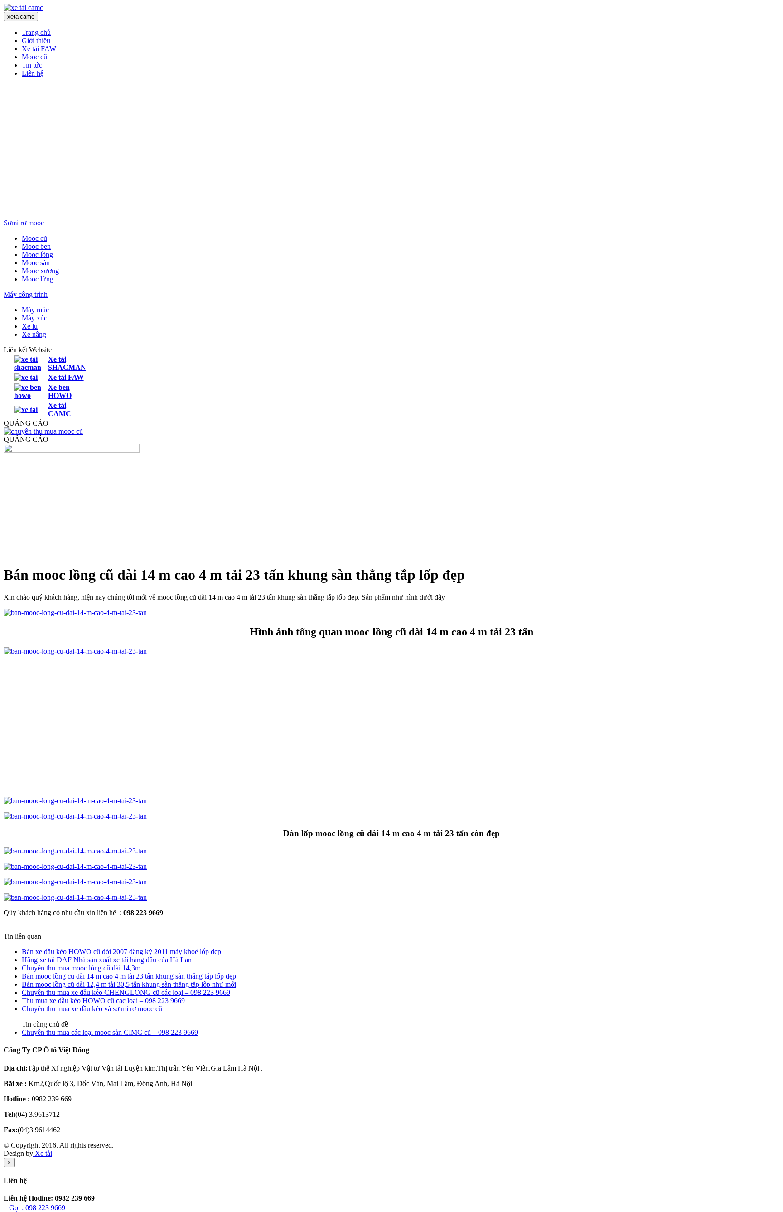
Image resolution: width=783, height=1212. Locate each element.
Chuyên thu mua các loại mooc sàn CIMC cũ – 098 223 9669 (110, 1032)
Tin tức (32, 65)
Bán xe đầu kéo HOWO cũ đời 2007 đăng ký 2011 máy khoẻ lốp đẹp (121, 951)
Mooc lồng (37, 254)
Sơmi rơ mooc (24, 223)
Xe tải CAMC (59, 409)
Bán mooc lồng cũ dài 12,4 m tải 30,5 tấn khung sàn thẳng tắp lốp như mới (129, 984)
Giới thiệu (36, 40)
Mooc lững (37, 279)
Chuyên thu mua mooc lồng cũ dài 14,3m (81, 968)
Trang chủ (36, 32)
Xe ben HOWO (60, 391)
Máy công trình (26, 294)
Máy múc (35, 310)
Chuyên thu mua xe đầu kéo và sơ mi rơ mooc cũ (92, 1009)
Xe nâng (34, 334)
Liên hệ (33, 73)
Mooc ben (36, 246)
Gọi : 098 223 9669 (37, 1208)
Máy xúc (34, 318)
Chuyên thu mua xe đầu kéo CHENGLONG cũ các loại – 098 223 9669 (126, 992)
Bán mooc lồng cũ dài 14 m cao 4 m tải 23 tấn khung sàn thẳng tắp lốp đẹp (129, 976)
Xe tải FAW (39, 49)
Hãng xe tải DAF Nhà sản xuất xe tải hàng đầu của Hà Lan (107, 960)
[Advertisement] (391, 148)
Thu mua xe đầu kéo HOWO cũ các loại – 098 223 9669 (103, 1000)
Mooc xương (40, 271)
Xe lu (30, 326)
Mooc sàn (36, 263)
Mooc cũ (34, 57)
